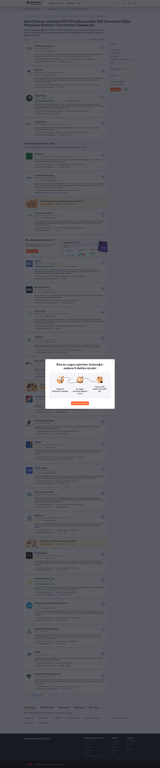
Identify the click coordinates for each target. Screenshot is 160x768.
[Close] (112, 361)
